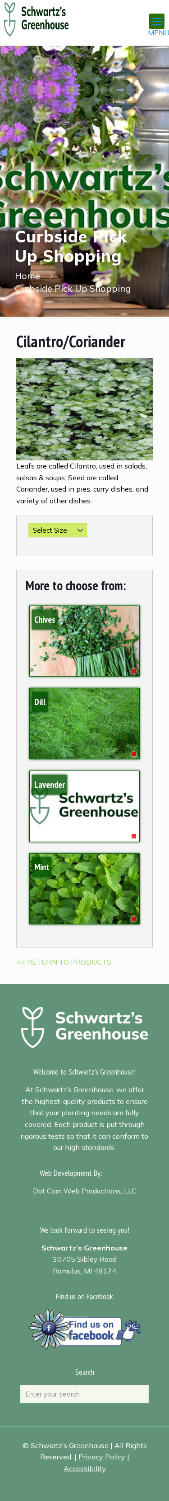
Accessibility (85, 1468)
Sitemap (117, 1173)
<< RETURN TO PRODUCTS (63, 961)
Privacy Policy (101, 1456)
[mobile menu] (156, 21)
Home (27, 275)
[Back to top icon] (150, 1482)
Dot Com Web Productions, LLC (85, 1190)
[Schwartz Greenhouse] (47, 13)
